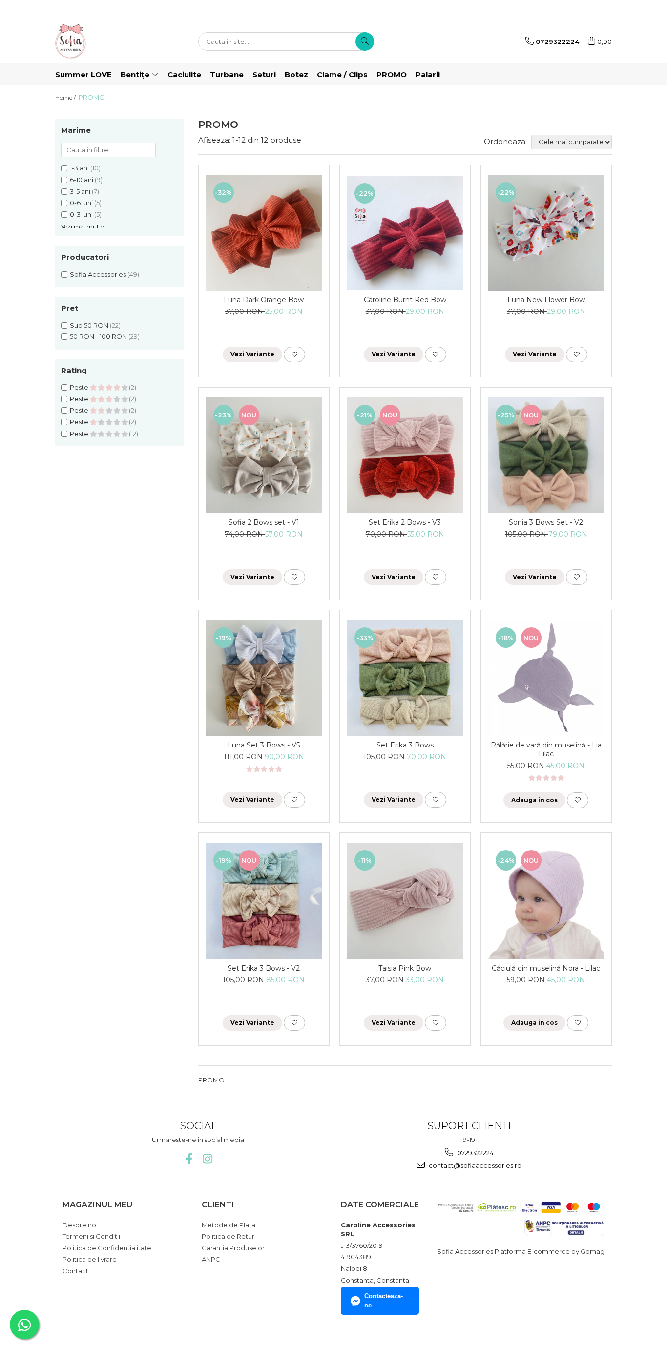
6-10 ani (81, 180)
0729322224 (475, 1153)
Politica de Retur (228, 1236)
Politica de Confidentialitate (107, 1248)
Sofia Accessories (98, 274)
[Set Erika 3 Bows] (405, 678)
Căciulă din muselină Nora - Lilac (546, 968)
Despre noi (80, 1225)
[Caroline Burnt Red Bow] (405, 233)
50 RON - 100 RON (98, 336)
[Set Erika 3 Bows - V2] (264, 900)
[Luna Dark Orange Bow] (264, 233)
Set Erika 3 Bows (405, 745)
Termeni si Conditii (91, 1236)
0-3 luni (81, 214)
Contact (75, 1271)
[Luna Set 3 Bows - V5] (264, 678)
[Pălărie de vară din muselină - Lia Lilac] (546, 678)
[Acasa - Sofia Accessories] (104, 41)
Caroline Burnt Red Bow (405, 299)
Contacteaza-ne (383, 1300)
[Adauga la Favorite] (294, 354)
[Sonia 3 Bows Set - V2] (546, 455)
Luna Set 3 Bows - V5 (264, 745)
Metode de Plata (228, 1225)
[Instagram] (207, 1158)
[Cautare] (364, 41)
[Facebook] (188, 1158)
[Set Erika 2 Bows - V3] (405, 455)
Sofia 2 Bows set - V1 (264, 522)
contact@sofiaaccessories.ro (474, 1165)
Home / (66, 97)
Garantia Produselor (233, 1248)
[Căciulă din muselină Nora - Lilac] (546, 900)
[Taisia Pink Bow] (405, 900)
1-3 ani (79, 168)
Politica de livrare (90, 1259)
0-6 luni (81, 203)
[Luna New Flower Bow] (546, 233)
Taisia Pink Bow (404, 968)
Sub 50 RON (89, 325)
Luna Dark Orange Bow (264, 299)
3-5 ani (80, 191)
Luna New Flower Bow (546, 299)
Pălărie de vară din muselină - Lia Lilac (546, 749)
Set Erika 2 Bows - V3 (405, 522)
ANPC (211, 1259)
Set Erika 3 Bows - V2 (264, 968)
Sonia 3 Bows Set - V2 (546, 522)
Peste (80, 387)
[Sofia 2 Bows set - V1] (264, 455)
